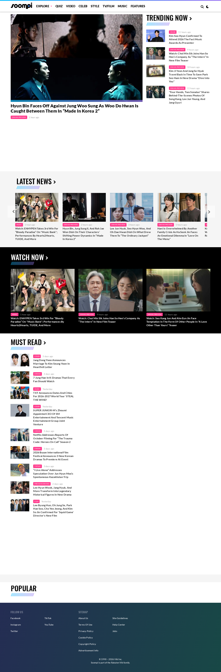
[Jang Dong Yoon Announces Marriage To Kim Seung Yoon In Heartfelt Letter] (20, 360)
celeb (36, 356)
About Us (83, 618)
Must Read (26, 342)
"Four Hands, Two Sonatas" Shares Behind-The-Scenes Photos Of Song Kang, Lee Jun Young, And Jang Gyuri (189, 97)
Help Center (118, 624)
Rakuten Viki (117, 662)
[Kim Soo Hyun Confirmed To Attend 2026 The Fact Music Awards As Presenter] (155, 36)
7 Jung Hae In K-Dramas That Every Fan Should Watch (54, 379)
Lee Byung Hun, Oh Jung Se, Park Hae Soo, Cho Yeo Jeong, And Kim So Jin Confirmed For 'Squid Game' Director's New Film (53, 510)
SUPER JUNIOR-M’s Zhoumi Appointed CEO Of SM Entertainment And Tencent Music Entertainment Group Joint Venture (53, 417)
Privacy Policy (85, 631)
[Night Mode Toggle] (207, 7)
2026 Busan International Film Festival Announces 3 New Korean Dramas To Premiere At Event (53, 456)
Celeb (83, 6)
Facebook (16, 618)
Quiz (59, 6)
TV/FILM (108, 6)
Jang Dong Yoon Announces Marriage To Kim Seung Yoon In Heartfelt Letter (51, 363)
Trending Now (167, 17)
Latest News (34, 181)
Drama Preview (19, 117)
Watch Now (27, 257)
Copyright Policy (87, 644)
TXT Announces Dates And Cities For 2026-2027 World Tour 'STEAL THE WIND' (53, 396)
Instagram (16, 624)
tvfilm (37, 466)
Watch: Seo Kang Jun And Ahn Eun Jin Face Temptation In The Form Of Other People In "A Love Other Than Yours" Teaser (176, 322)
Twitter (14, 631)
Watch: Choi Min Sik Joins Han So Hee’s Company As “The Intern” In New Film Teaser (189, 57)
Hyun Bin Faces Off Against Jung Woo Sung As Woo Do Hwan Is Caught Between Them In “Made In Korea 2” (74, 108)
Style (95, 6)
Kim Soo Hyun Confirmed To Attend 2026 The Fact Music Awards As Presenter (185, 39)
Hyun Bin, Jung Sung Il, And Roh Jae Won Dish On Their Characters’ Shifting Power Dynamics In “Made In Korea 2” (83, 233)
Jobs (114, 631)
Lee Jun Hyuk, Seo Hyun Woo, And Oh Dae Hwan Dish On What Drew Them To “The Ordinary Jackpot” (130, 232)
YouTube (48, 624)
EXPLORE (42, 6)
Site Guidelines (120, 618)
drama (37, 374)
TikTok (47, 618)
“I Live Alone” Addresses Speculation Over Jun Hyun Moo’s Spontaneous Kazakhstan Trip (53, 473)
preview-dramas (41, 484)
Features (138, 6)
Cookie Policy (85, 637)
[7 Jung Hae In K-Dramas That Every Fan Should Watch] (20, 377)
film (36, 501)
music (37, 389)
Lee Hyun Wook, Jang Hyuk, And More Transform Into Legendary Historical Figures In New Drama (52, 491)
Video (70, 6)
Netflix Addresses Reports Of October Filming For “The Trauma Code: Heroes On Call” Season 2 (52, 438)
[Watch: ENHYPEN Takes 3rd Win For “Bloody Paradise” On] (36, 207)
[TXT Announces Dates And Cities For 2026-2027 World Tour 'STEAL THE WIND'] (20, 393)
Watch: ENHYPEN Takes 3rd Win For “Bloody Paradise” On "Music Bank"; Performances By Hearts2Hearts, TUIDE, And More (36, 233)
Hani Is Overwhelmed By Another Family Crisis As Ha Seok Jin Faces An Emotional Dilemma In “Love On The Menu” (177, 233)
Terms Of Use (85, 624)
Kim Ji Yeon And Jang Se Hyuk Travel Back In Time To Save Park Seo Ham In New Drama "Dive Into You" (189, 76)
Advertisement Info (88, 650)
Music (122, 6)
